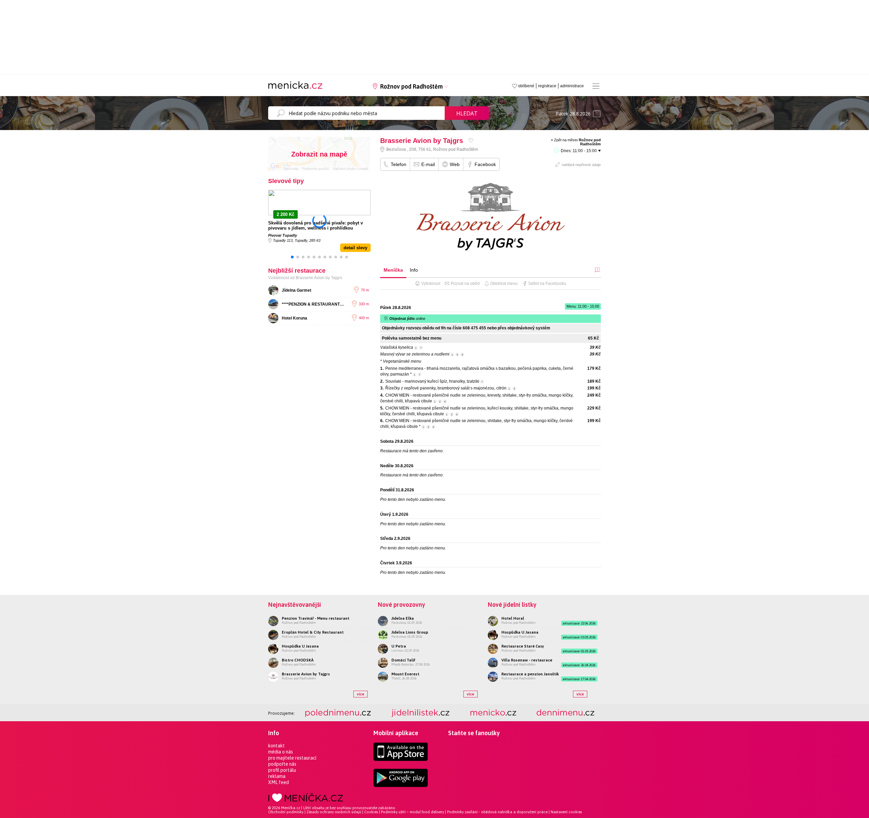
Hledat (467, 113)
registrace (547, 86)
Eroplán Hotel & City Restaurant (313, 632)
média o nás (280, 752)
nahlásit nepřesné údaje (581, 165)
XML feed (278, 782)
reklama (276, 776)
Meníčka (393, 270)
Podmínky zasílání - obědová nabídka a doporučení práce (497, 812)
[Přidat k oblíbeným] (471, 140)
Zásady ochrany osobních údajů (334, 812)
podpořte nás (282, 764)
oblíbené (526, 86)
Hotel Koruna (294, 318)
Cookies (371, 812)
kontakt (276, 745)
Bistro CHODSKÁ (298, 660)
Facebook (485, 164)
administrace (572, 86)
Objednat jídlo (407, 318)
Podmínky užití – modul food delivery (412, 812)
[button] (292, 257)
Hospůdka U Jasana (300, 646)
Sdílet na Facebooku (547, 283)
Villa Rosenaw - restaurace (526, 660)
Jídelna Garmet (296, 290)
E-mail (428, 164)
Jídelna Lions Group (409, 632)
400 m (364, 318)
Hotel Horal (512, 618)
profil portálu (282, 770)
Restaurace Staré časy (522, 646)
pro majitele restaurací (292, 758)
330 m (364, 304)
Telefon (398, 164)
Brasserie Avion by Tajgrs (306, 674)
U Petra (398, 646)
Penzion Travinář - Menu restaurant (315, 618)
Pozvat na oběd (465, 283)
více (360, 694)
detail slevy (355, 247)
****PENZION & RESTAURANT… (313, 304)
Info (414, 270)
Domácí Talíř (403, 660)
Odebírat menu (504, 283)
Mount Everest (405, 674)
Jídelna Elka (402, 618)
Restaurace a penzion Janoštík (530, 674)
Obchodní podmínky (285, 812)
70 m (365, 290)
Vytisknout (430, 283)
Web (455, 164)
